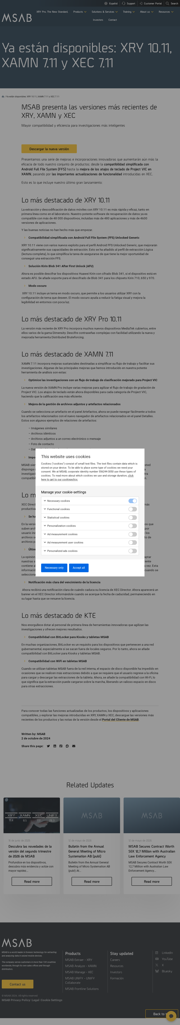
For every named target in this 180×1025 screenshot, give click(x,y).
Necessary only (54, 567)
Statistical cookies (58, 517)
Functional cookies (58, 509)
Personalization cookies (61, 525)
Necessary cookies (58, 500)
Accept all (79, 567)
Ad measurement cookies (62, 534)
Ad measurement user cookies (65, 542)
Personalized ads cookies (62, 551)
